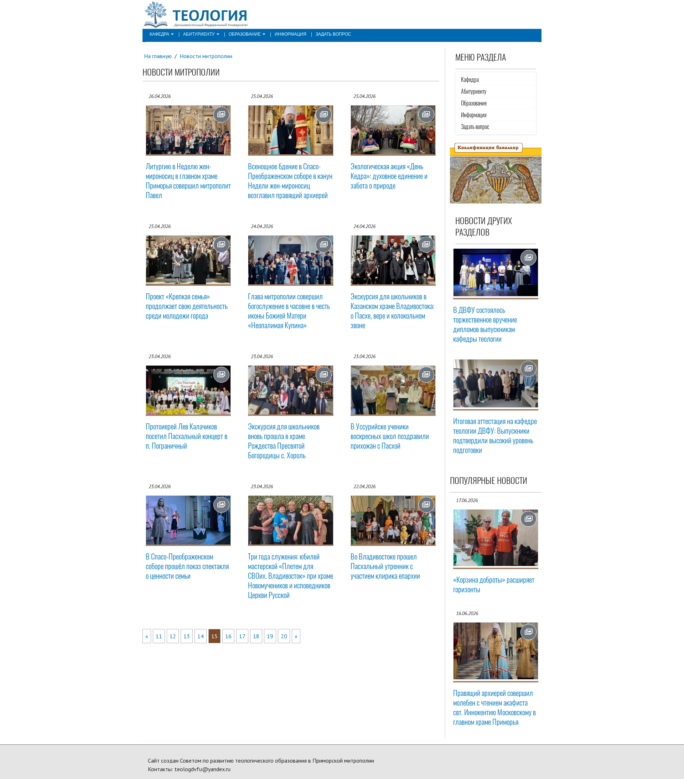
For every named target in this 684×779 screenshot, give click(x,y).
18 (256, 636)
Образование (245, 34)
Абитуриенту (199, 34)
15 (214, 636)
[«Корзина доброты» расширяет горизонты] (496, 538)
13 (186, 636)
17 (242, 636)
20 (284, 636)
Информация (290, 34)
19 (270, 636)
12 (173, 636)
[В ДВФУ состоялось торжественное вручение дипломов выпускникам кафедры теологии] (496, 272)
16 (228, 636)
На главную (158, 56)
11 (159, 636)
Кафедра (159, 34)
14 (200, 636)
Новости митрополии (206, 56)
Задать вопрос (333, 34)
